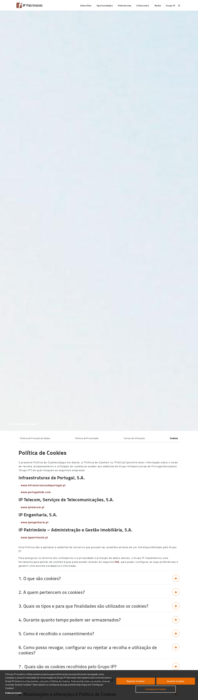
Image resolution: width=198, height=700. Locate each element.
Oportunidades (105, 5)
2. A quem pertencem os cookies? (52, 592)
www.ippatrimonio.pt (34, 537)
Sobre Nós (85, 5)
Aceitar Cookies (175, 681)
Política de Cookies (13, 693)
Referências (124, 5)
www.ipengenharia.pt (35, 522)
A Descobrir (142, 5)
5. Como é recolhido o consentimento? (56, 633)
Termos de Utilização (134, 438)
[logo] (29, 5)
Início (11, 424)
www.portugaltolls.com (36, 492)
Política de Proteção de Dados (35, 438)
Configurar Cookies (155, 689)
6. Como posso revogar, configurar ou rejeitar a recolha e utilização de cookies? (88, 650)
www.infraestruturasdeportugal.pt (43, 485)
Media (158, 5)
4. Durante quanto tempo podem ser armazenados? (70, 620)
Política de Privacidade (87, 438)
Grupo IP (170, 5)
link (117, 561)
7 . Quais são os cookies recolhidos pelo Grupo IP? (68, 666)
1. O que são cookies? (40, 578)
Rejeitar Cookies (136, 681)
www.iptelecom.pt (32, 507)
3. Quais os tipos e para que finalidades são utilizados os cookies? (83, 606)
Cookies (174, 438)
